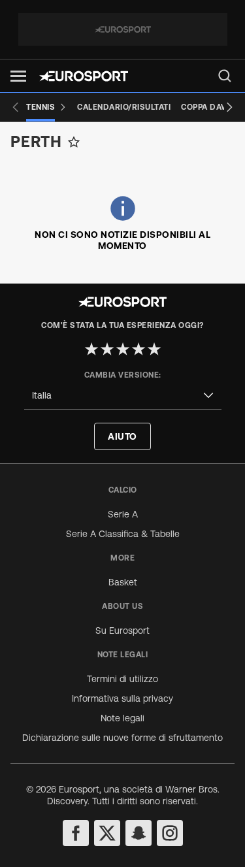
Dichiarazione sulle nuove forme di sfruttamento (122, 737)
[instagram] (170, 833)
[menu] (225, 75)
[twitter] (107, 833)
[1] (91, 349)
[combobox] (122, 396)
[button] (18, 76)
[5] (154, 349)
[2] (107, 349)
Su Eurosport (122, 630)
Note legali (122, 718)
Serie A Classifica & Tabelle (123, 534)
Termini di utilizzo (122, 679)
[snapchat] (138, 833)
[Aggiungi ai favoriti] (73, 141)
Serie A (123, 514)
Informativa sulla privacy (122, 698)
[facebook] (76, 833)
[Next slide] (229, 107)
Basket (122, 582)
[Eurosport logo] (83, 76)
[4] (138, 349)
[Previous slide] (15, 107)
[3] (123, 349)
